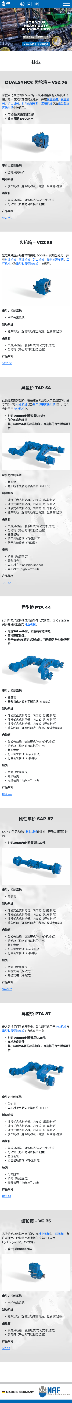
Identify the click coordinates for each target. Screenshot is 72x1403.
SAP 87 (7, 989)
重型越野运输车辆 (27, 263)
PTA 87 (6, 1196)
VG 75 (6, 1348)
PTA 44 (7, 794)
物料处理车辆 (30, 103)
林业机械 (52, 99)
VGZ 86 (7, 363)
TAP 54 (7, 583)
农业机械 (24, 259)
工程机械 (46, 103)
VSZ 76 (7, 218)
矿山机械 (13, 103)
